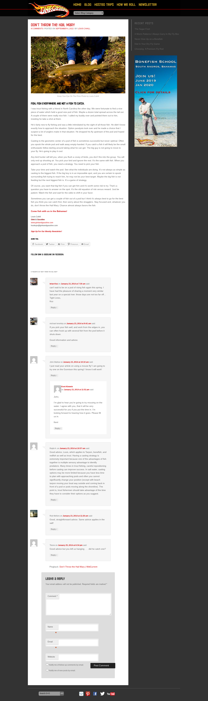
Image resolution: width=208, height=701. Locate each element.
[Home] (49, 19)
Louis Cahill (84, 29)
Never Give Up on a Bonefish (149, 39)
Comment (53, 596)
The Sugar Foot (142, 29)
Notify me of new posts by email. (62, 670)
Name (52, 628)
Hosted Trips (104, 4)
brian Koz (54, 284)
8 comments (37, 29)
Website (51, 657)
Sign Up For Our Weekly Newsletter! (46, 231)
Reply (54, 307)
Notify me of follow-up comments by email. (66, 665)
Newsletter (148, 4)
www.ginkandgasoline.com (42, 223)
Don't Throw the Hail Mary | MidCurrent (78, 566)
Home (77, 4)
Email (52, 643)
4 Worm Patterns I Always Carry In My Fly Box (157, 34)
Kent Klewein (67, 387)
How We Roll (126, 4)
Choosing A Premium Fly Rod (149, 49)
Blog (87, 4)
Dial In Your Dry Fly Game (147, 44)
